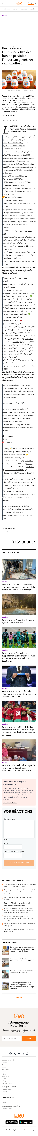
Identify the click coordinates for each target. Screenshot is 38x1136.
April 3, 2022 (29, 293)
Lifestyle (4, 1081)
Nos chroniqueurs (7, 1083)
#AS (21, 497)
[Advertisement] (19, 30)
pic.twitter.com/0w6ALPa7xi (23, 448)
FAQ (3, 1100)
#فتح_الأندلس (7, 281)
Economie (24, 9)
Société (32, 9)
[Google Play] (26, 1122)
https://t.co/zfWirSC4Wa (13, 197)
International (5, 1069)
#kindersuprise (19, 146)
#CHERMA (30, 467)
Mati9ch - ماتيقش (16, 246)
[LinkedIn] (23, 1053)
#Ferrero (5, 194)
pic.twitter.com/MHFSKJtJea (13, 179)
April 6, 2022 (25, 155)
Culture (4, 1072)
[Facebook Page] (10, 1053)
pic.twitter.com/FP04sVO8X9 (13, 290)
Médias (4, 1074)
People (4, 1078)
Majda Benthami (10, 115)
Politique (15, 9)
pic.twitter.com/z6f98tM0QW (15, 470)
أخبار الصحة (14, 261)
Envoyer (29, 1038)
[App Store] (11, 1122)
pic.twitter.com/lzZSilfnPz (11, 149)
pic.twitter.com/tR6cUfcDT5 (12, 491)
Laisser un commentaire (19, 863)
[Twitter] (15, 1053)
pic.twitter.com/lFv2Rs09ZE (12, 512)
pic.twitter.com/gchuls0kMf (17, 409)
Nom (6, 843)
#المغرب (10, 146)
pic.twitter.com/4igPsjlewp (12, 317)
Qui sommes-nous (7, 1089)
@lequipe (28, 464)
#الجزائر (20, 333)
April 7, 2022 (29, 412)
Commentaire (9, 819)
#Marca (9, 497)
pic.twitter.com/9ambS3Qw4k (13, 458)
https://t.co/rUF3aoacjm (18, 176)
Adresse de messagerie (14, 852)
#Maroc (17, 143)
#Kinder (11, 143)
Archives (4, 1094)
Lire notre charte (10, 803)
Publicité (4, 1091)
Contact (4, 1102)
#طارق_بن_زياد (24, 327)
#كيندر (4, 146)
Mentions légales (7, 1108)
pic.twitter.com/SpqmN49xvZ (13, 200)
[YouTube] (19, 1053)
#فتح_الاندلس (17, 342)
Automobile (5, 1076)
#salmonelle (20, 164)
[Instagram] (27, 1053)
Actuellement (6, 9)
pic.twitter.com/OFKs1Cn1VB (13, 336)
